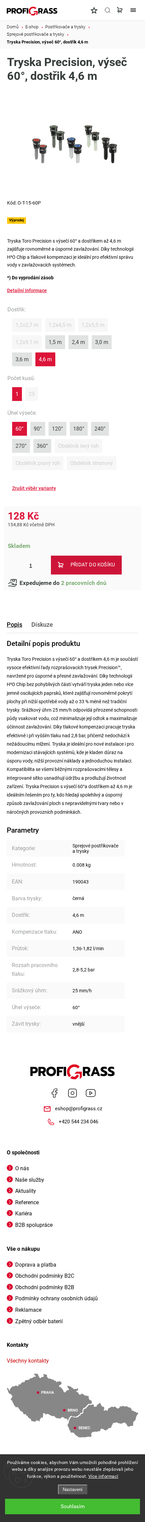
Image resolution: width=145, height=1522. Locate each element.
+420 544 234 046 (78, 1122)
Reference (27, 1202)
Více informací (103, 1476)
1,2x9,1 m (27, 342)
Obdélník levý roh (78, 446)
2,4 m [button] (78, 342)
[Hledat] (108, 10)
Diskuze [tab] (42, 624)
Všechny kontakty (28, 1361)
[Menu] (133, 10)
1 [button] (17, 394)
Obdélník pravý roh (38, 463)
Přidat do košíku (92, 565)
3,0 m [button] (101, 342)
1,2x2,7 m (27, 325)
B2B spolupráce (34, 1225)
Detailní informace (27, 290)
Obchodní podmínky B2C (44, 1276)
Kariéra (23, 1213)
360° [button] (42, 446)
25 (32, 394)
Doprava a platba (35, 1265)
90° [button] (38, 429)
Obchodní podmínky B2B (44, 1287)
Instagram (72, 1093)
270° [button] (21, 446)
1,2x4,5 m (60, 325)
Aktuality (25, 1191)
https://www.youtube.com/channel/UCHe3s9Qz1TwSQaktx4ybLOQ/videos (91, 1093)
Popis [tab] (14, 624)
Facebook (54, 1093)
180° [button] (78, 429)
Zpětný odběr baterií (39, 1321)
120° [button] (57, 429)
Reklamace (28, 1310)
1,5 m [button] (55, 342)
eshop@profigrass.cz (78, 1109)
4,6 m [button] (45, 359)
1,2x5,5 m (93, 325)
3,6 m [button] (22, 359)
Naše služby (29, 1180)
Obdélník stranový (91, 463)
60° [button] (20, 429)
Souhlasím (73, 1506)
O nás (22, 1168)
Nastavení (73, 1489)
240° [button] (100, 429)
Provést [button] (34, 488)
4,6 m (78, 915)
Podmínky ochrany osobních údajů (56, 1298)
